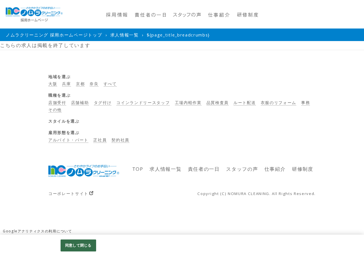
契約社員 (120, 140)
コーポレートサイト (68, 193)
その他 (55, 109)
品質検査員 (217, 102)
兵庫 (66, 83)
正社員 (100, 140)
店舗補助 (80, 102)
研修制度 (302, 169)
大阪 (52, 83)
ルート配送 (244, 102)
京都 (80, 83)
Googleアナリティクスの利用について (37, 231)
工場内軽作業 (188, 102)
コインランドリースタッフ (143, 102)
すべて (110, 83)
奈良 (94, 83)
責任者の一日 (204, 169)
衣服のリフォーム (278, 102)
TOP (137, 169)
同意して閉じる (78, 245)
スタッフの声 (242, 169)
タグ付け (103, 102)
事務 (305, 102)
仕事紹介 (275, 169)
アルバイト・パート (68, 140)
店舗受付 (57, 102)
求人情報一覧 (165, 169)
